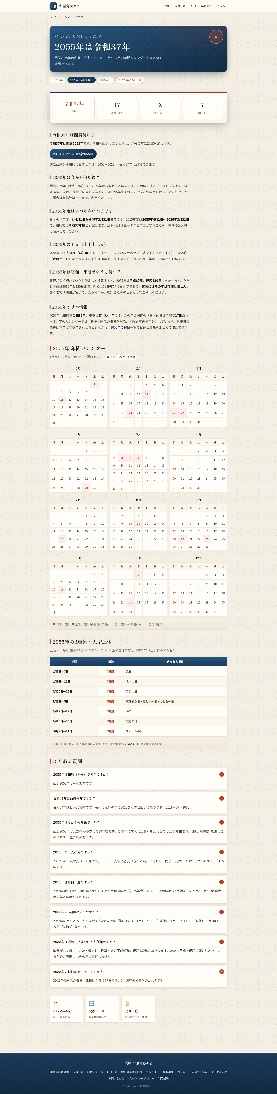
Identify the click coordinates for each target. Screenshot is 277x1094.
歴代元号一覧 (95, 1072)
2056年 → (105, 80)
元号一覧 (180, 6)
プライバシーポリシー (141, 1078)
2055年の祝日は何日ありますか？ (78, 971)
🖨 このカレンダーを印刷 (121, 357)
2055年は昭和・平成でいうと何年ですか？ (84, 941)
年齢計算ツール (73, 197)
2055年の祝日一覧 (123, 327)
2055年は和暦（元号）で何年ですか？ (81, 774)
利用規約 (163, 1078)
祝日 (193, 6)
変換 (167, 6)
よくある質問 (219, 1072)
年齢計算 (206, 6)
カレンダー (66, 17)
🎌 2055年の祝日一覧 (130, 80)
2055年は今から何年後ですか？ (76, 822)
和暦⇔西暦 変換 (59, 1072)
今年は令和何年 (198, 1072)
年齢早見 (168, 1072)
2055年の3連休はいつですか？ (76, 911)
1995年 (160, 258)
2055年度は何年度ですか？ (73, 882)
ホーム (53, 17)
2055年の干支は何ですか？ (73, 852)
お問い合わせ (116, 1078)
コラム (221, 6)
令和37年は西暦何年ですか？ (74, 798)
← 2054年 (57, 80)
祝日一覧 (112, 1072)
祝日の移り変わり (131, 1072)
